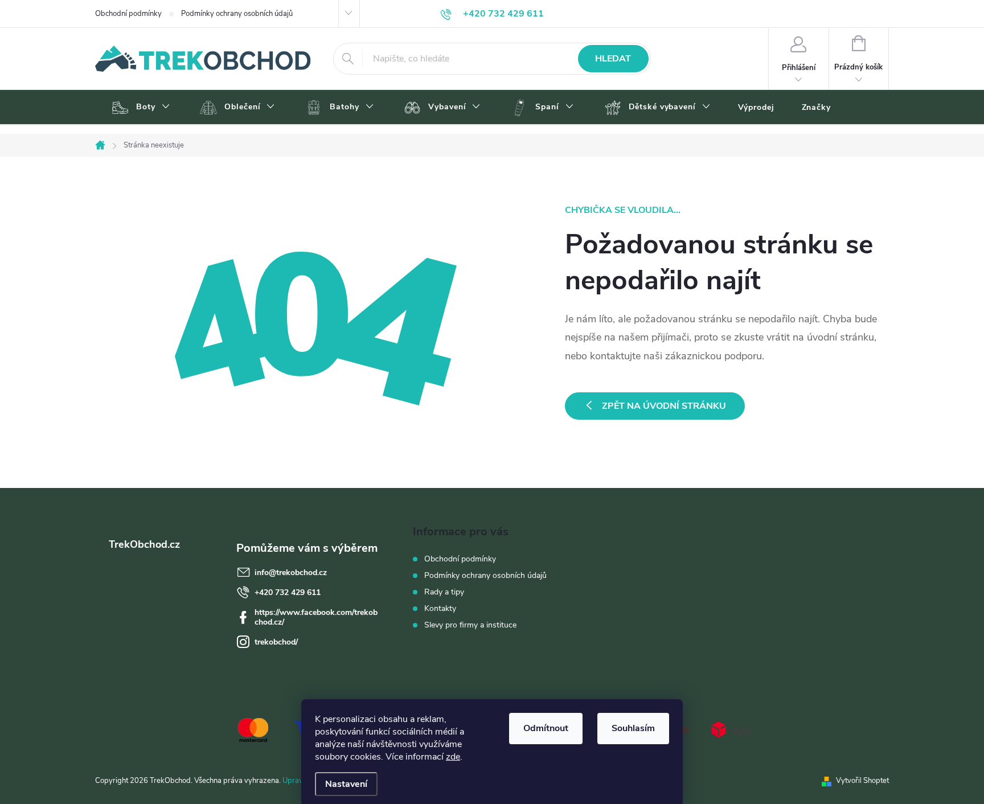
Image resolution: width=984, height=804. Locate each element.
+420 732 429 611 (288, 592)
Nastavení (346, 784)
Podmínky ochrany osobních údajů (237, 14)
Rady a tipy (444, 591)
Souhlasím (633, 728)
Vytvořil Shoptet (862, 781)
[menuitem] (139, 108)
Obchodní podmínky (128, 14)
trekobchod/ (276, 642)
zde (453, 756)
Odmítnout (545, 728)
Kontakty (440, 608)
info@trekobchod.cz (291, 572)
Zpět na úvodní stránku (664, 406)
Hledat (613, 58)
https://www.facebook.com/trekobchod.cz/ (316, 617)
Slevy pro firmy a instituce (470, 625)
